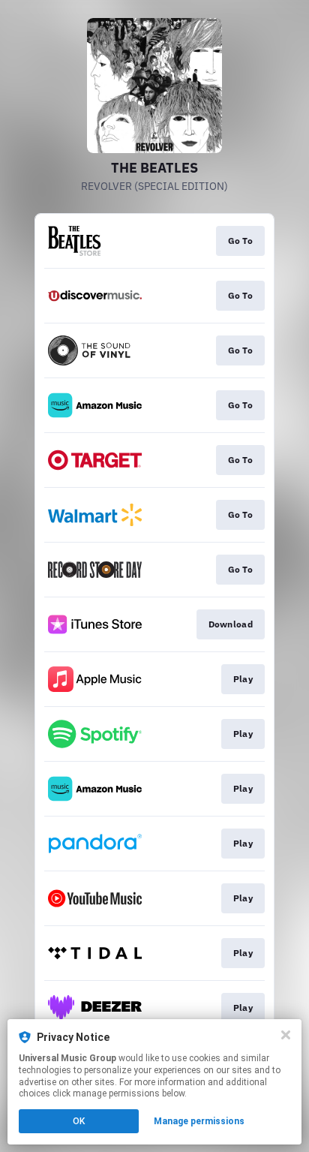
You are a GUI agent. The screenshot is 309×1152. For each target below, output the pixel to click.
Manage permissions (199, 1121)
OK (79, 1121)
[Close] (286, 1035)
